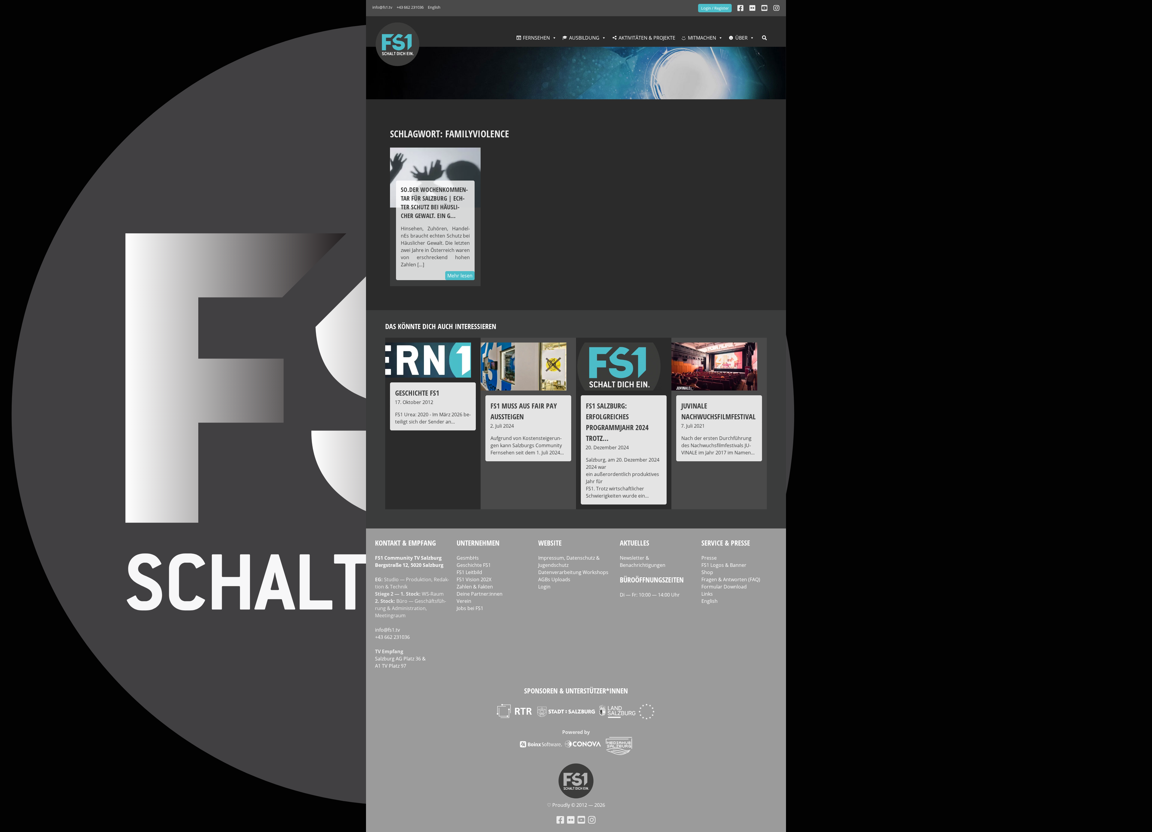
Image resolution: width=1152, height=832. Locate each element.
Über (741, 37)
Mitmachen (702, 37)
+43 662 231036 (410, 7)
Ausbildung (584, 37)
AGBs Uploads (554, 579)
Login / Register (715, 8)
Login (544, 586)
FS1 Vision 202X (474, 579)
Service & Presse (725, 543)
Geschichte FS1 (474, 565)
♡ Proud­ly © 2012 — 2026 (576, 805)
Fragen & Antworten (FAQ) (730, 579)
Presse (709, 558)
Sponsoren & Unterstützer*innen (576, 691)
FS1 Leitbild (469, 572)
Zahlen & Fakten (475, 586)
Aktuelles (634, 543)
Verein (464, 601)
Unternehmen (478, 543)
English (434, 7)
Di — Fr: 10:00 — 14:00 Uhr (650, 594)
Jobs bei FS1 (470, 608)
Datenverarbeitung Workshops (573, 572)
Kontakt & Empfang (405, 543)
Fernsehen (536, 37)
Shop (707, 572)
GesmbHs (468, 558)
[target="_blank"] (776, 8)
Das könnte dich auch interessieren (440, 326)
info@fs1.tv (382, 7)
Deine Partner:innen (479, 594)
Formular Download (724, 586)
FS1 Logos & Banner (723, 565)
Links (707, 594)
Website (550, 543)
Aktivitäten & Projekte (647, 37)
